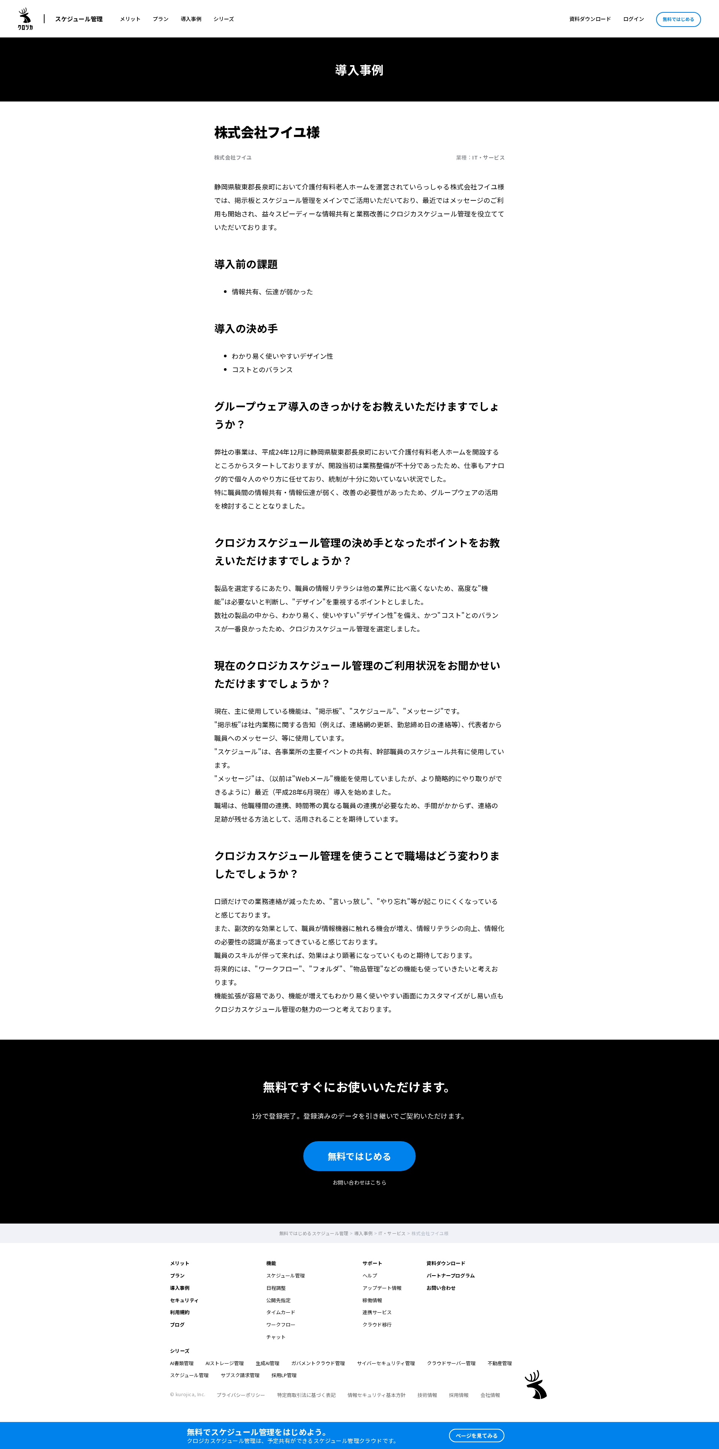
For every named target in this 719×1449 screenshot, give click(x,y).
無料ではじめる (678, 19)
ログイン (633, 18)
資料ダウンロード (590, 18)
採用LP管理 (284, 1375)
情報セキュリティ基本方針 (377, 1394)
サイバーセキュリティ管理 (386, 1363)
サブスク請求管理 (240, 1375)
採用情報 (458, 1394)
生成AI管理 (267, 1363)
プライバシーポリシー (240, 1394)
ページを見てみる (477, 1435)
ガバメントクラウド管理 (318, 1363)
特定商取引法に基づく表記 (306, 1394)
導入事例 (190, 18)
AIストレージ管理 (225, 1363)
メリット (130, 18)
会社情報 (490, 1394)
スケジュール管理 (79, 18)
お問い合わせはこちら (359, 1182)
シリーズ (223, 18)
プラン (161, 18)
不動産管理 (500, 1363)
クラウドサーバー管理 (451, 1363)
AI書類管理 (182, 1363)
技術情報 (427, 1394)
